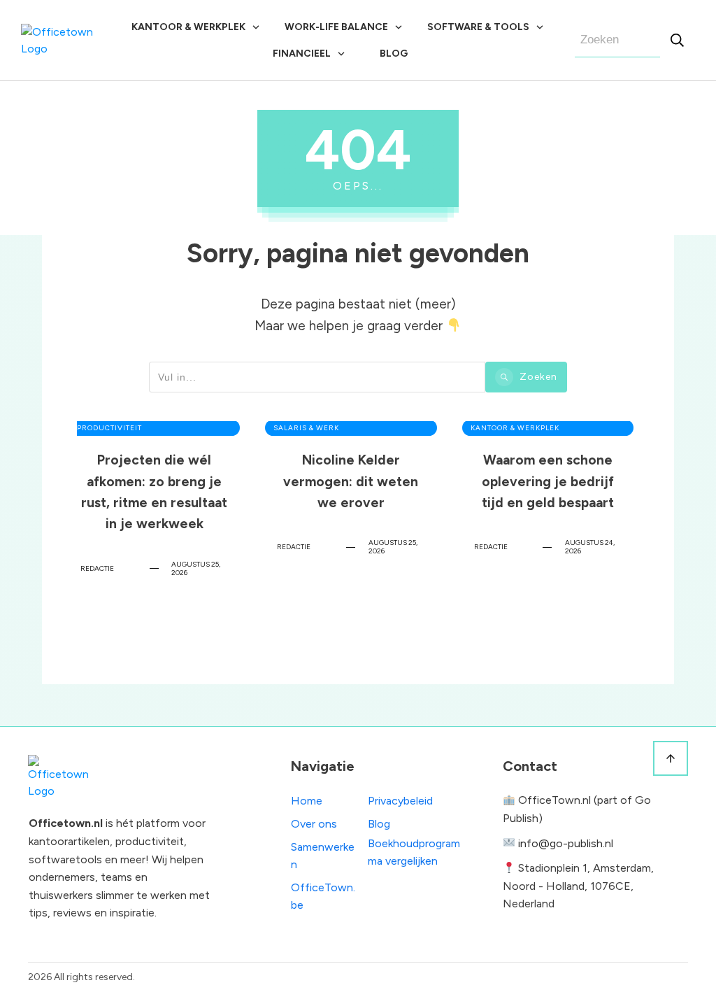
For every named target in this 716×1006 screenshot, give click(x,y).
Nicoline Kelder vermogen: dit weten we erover (350, 538)
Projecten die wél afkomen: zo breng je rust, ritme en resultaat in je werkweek (154, 538)
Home (306, 800)
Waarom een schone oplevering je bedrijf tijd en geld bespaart (548, 538)
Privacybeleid (400, 800)
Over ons (314, 823)
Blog (379, 823)
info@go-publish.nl (565, 843)
